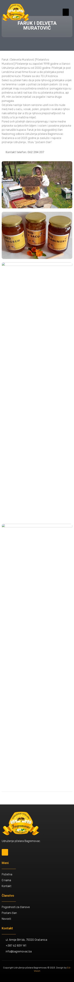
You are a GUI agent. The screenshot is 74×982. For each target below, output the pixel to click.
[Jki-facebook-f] (5, 852)
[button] (66, 12)
